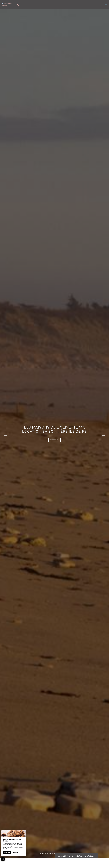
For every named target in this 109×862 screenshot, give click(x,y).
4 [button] (45, 853)
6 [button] (49, 853)
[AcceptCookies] (3, 859)
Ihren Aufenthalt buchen (76, 856)
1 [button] (40, 853)
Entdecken (54, 440)
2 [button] (42, 853)
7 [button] (50, 853)
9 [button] (54, 853)
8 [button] (52, 853)
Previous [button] (5, 434)
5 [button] (47, 853)
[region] (13, 843)
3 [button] (43, 853)
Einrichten (15, 852)
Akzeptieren (7, 852)
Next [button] (103, 434)
